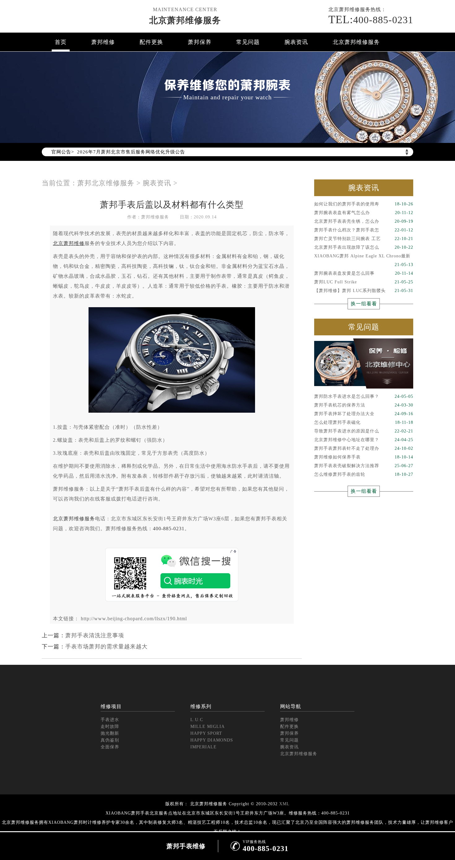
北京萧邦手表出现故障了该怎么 (363, 247)
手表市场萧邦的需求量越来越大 (106, 646)
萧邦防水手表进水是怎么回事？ (363, 396)
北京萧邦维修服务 (185, 20)
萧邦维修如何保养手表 (363, 457)
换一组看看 (364, 303)
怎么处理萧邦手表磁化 (363, 422)
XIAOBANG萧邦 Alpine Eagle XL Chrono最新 (363, 257)
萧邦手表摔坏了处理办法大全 (363, 413)
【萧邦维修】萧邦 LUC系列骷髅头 (363, 290)
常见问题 (248, 42)
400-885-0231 (168, 528)
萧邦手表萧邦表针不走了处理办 (363, 448)
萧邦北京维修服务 (105, 183)
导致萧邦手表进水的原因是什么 (363, 431)
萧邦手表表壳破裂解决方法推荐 (363, 465)
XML (284, 804)
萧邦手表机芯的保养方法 (363, 405)
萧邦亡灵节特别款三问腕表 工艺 (363, 238)
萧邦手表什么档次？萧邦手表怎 (363, 230)
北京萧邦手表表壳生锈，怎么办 (363, 221)
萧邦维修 (103, 42)
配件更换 (151, 42)
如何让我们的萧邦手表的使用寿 (363, 204)
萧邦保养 (199, 42)
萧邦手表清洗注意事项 (94, 635)
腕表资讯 (296, 42)
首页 (61, 42)
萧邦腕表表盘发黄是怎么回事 (363, 273)
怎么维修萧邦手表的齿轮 (363, 474)
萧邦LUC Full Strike (363, 282)
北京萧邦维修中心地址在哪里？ (363, 439)
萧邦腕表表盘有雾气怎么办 (363, 212)
